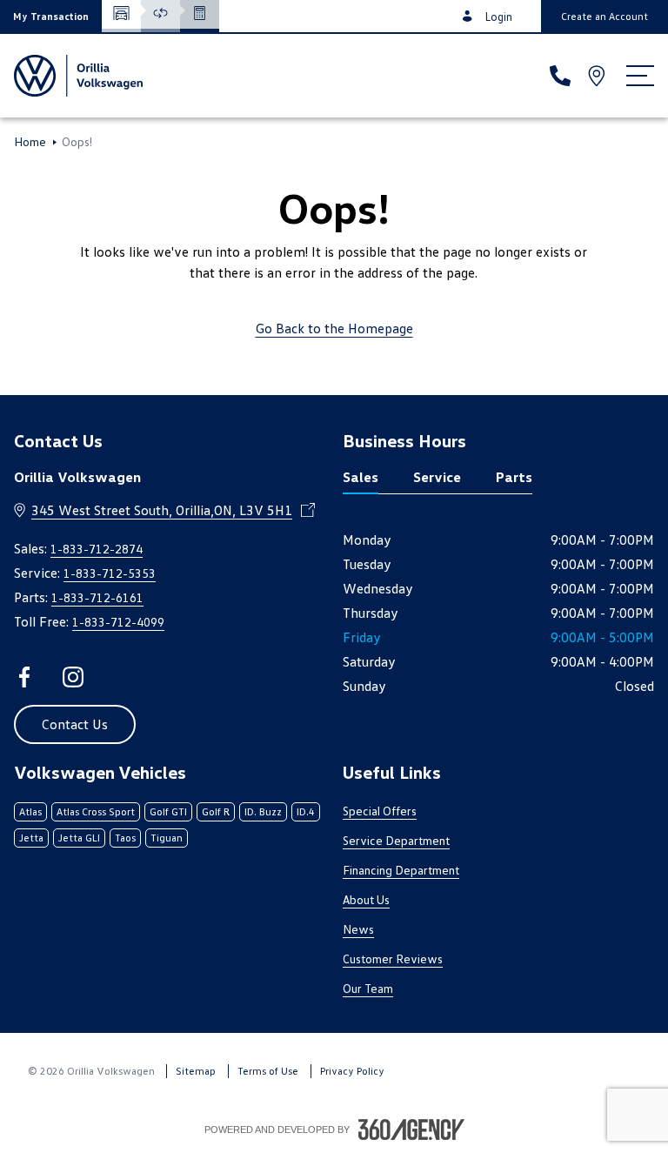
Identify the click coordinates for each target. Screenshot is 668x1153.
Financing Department (401, 869)
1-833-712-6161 (97, 597)
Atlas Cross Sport (96, 811)
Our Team (368, 988)
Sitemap (196, 1070)
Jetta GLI (79, 837)
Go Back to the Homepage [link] (334, 328)
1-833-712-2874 (96, 548)
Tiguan (166, 837)
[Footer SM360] (411, 1129)
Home (30, 142)
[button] (51, 16)
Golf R (216, 811)
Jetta (31, 837)
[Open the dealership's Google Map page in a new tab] (598, 75)
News (358, 929)
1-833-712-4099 (118, 621)
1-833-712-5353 (109, 573)
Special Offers (380, 810)
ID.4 (306, 811)
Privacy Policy (352, 1070)
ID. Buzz (263, 811)
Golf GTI (168, 811)
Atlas (30, 811)
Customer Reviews (393, 958)
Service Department (396, 840)
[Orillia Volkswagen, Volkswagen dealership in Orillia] (78, 76)
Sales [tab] (360, 477)
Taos (125, 837)
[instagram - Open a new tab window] (73, 677)
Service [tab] (437, 477)
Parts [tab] (514, 477)
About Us (366, 899)
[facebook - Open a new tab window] (24, 677)
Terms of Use (267, 1070)
